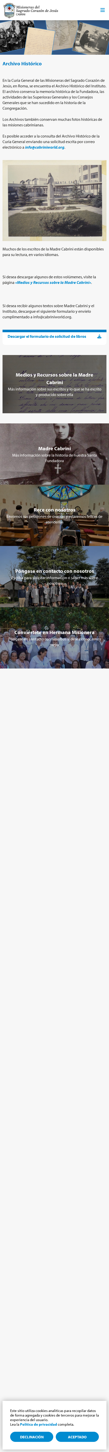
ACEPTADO (77, 1437)
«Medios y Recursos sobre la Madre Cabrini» (53, 282)
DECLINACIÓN (32, 1437)
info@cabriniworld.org (44, 147)
